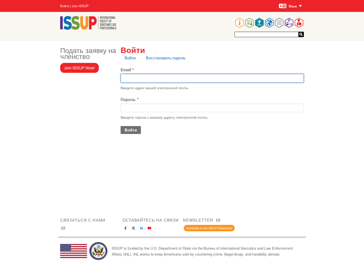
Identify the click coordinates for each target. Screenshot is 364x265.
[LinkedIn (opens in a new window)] (141, 228)
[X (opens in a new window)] (133, 228)
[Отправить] (301, 34)
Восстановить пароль (165, 58)
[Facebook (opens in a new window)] (126, 228)
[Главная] (88, 28)
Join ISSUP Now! (79, 68)
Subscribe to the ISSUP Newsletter (209, 228)
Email (126, 70)
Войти (64, 6)
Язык (293, 6)
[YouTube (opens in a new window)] (149, 228)
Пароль (128, 99)
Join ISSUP (80, 6)
